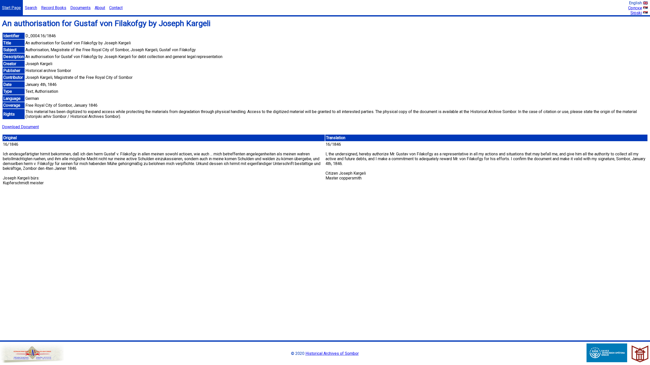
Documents (80, 7)
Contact (116, 7)
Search (31, 7)
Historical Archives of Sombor (332, 353)
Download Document (20, 126)
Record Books (53, 7)
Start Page (11, 7)
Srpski (636, 12)
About (100, 7)
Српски (635, 8)
